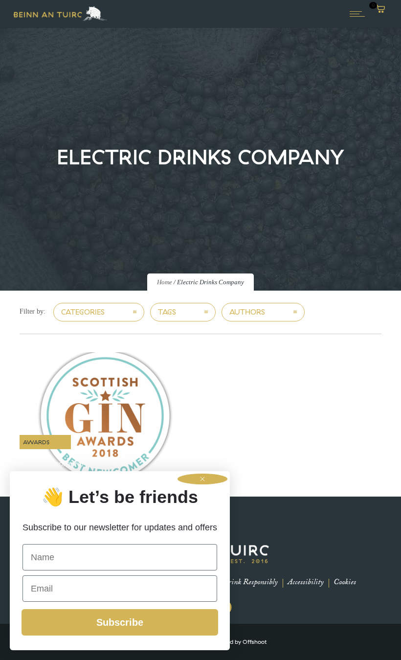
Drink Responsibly (250, 583)
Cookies (345, 583)
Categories (83, 312)
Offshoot (255, 641)
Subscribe (119, 622)
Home (164, 282)
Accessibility (306, 583)
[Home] (60, 20)
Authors (247, 312)
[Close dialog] (202, 479)
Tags (167, 312)
